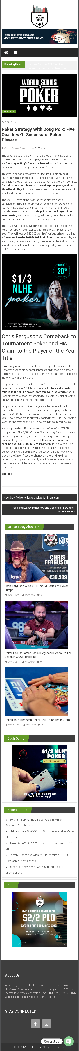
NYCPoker (30, 595)
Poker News (8, 111)
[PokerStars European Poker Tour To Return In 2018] (36, 691)
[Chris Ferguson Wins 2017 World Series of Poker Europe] (36, 558)
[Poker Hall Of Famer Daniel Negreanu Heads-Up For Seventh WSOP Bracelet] (36, 624)
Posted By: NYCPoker (14, 148)
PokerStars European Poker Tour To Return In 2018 (37, 720)
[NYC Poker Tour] (6, 52)
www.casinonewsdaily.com (29, 473)
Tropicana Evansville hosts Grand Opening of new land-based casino (43, 509)
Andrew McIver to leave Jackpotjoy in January (32, 497)
